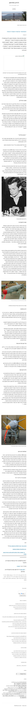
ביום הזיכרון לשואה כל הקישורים (20, 657)
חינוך (21, 690)
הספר (14, 688)
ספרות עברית (13, 692)
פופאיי (17, 578)
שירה (25, 695)
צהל (19, 576)
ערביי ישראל (5, 692)
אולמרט (13, 682)
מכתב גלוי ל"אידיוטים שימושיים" (20, 608)
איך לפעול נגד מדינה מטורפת (20, 603)
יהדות (12, 690)
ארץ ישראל (22, 687)
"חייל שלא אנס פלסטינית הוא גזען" (19, 620)
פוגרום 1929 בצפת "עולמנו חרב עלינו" (19, 641)
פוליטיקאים (22, 694)
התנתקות (6, 688)
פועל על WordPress (17, 705)
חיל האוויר (8, 576)
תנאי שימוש (24, 705)
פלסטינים (17, 694)
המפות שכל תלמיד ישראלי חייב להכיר (19, 623)
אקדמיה (7, 685)
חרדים (18, 690)
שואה (7, 694)
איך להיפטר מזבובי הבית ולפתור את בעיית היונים (17, 626)
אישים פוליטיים (20, 685)
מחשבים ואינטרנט (23, 691)
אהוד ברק (17, 682)
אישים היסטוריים (20, 683)
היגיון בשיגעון (14, 3)
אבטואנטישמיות (22, 682)
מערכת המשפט (22, 692)
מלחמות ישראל (12, 691)
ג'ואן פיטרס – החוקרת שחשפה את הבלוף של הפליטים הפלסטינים (14, 621)
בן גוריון (11, 687)
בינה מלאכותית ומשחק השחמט (19, 549)
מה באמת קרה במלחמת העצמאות (19, 642)
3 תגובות (24, 34)
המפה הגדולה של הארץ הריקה (20, 628)
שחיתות (3, 694)
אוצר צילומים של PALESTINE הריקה (19, 624)
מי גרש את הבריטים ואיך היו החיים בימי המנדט (17, 605)
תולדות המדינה (8, 695)
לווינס (5, 576)
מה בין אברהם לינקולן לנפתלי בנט (20, 637)
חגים (25, 690)
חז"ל (23, 690)
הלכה (16, 688)
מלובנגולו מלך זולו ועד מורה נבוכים (19, 607)
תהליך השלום (16, 695)
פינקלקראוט (13, 578)
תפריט (14, 8)
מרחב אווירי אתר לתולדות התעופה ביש (18, 546)
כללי (6, 690)
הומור (9, 687)
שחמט (17, 576)
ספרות (17, 692)
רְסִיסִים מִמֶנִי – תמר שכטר (21, 665)
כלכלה (9, 690)
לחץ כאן (23, 569)
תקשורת (23, 697)
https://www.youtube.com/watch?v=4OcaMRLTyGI (16, 636)
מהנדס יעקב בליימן (22, 578)
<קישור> (18, 566)
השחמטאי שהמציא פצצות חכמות (16, 31)
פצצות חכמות (8, 578)
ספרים (9, 692)
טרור (15, 690)
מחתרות (18, 691)
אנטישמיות (12, 685)
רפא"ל (4, 578)
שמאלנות (21, 695)
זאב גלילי (20, 575)
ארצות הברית (16, 687)
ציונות (10, 694)
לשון (4, 690)
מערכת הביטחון (23, 576)
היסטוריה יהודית (22, 688)
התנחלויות (10, 688)
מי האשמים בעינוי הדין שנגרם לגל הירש (19, 639)
